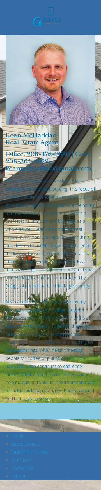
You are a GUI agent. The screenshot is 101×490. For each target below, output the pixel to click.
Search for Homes (29, 452)
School (18, 476)
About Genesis (26, 444)
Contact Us (22, 468)
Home (17, 436)
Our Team (21, 460)
